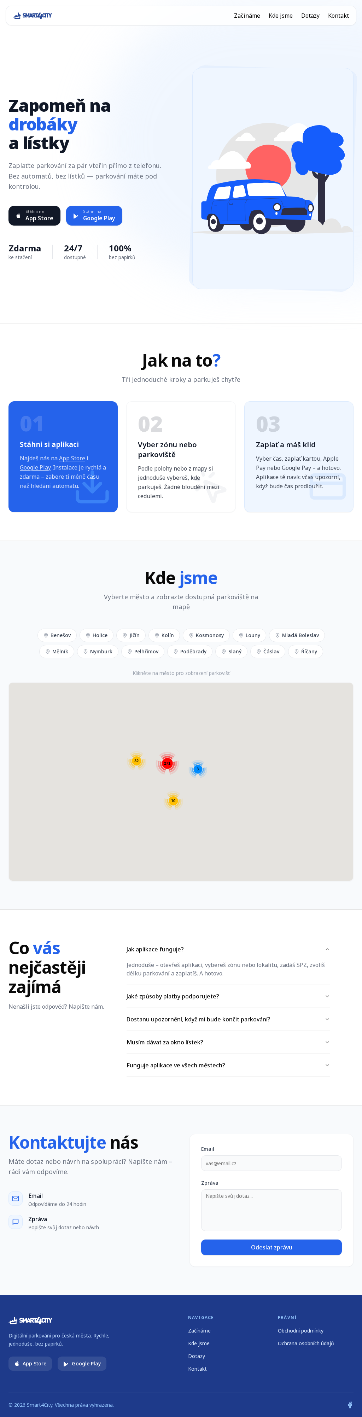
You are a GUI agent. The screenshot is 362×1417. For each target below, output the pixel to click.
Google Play (35, 467)
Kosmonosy (210, 635)
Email (207, 1148)
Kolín (168, 635)
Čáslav (271, 651)
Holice (100, 635)
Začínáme (247, 15)
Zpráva (209, 1182)
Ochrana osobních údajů (306, 1343)
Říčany (309, 651)
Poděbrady (193, 651)
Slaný (234, 651)
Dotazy (310, 15)
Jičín (134, 635)
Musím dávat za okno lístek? (165, 1042)
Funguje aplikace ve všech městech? (176, 1065)
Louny (253, 635)
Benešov (61, 635)
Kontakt (338, 15)
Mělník (60, 651)
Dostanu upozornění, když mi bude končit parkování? (198, 1019)
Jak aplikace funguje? (155, 949)
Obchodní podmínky (300, 1330)
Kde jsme (281, 15)
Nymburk (101, 651)
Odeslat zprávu (271, 1247)
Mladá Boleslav (300, 635)
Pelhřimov (146, 651)
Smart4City (39, 1404)
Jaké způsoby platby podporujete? (173, 996)
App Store (72, 458)
